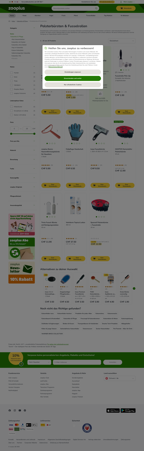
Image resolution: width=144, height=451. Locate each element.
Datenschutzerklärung (55, 67)
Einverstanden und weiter (72, 78)
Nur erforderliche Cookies (73, 85)
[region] (72, 67)
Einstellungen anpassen (73, 72)
